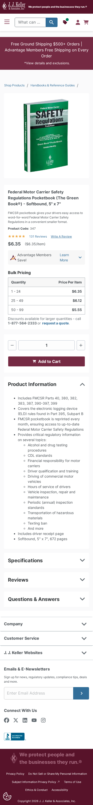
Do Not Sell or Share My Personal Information (57, 773)
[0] (86, 22)
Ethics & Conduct (36, 790)
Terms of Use (72, 782)
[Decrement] (12, 345)
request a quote (55, 323)
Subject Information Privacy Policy (36, 782)
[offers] (65, 22)
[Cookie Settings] (7, 796)
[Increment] (81, 345)
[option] (46, 135)
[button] (46, 53)
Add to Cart (49, 361)
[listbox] (46, 135)
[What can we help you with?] (52, 22)
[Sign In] (78, 22)
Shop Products (14, 85)
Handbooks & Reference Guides (53, 85)
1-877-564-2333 (22, 323)
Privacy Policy (15, 773)
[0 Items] (86, 22)
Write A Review (61, 236)
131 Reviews (38, 236)
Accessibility (60, 790)
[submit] (81, 693)
